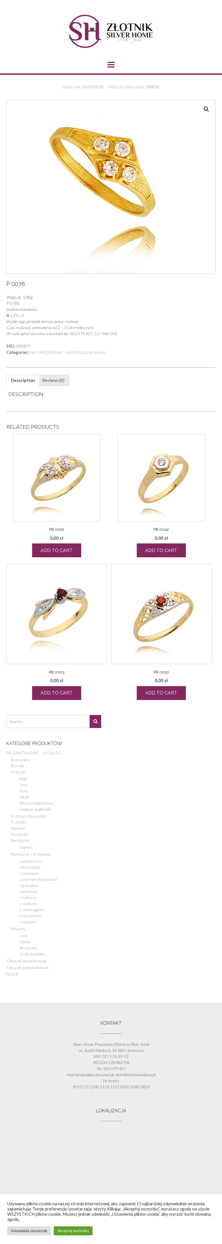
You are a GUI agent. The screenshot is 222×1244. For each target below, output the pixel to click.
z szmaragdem (31, 909)
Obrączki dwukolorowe (26, 960)
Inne (23, 784)
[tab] (23, 380)
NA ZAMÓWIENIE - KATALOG (99, 87)
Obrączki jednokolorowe (27, 967)
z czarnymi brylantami (38, 879)
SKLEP (12, 974)
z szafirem (28, 903)
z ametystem (30, 861)
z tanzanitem (30, 915)
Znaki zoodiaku (32, 953)
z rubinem (27, 897)
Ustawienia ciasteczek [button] (29, 1230)
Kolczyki (18, 771)
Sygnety (26, 847)
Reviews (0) (53, 380)
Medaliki (18, 828)
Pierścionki (135, 87)
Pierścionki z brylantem (31, 854)
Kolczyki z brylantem (28, 816)
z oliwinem (28, 891)
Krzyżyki (18, 822)
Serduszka (28, 947)
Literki (24, 941)
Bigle (23, 778)
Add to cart (56, 550)
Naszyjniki (19, 834)
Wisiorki (18, 928)
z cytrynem (28, 873)
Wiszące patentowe (36, 803)
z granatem (28, 885)
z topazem (28, 921)
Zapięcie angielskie (35, 809)
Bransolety (20, 759)
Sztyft (24, 796)
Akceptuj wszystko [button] (73, 1230)
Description (23, 380)
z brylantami (29, 867)
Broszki (17, 765)
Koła (23, 790)
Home (67, 87)
